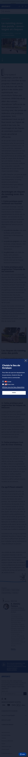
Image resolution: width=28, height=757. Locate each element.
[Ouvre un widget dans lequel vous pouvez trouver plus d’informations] (22, 754)
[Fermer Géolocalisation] (26, 360)
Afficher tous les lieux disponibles (13, 387)
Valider (14, 392)
